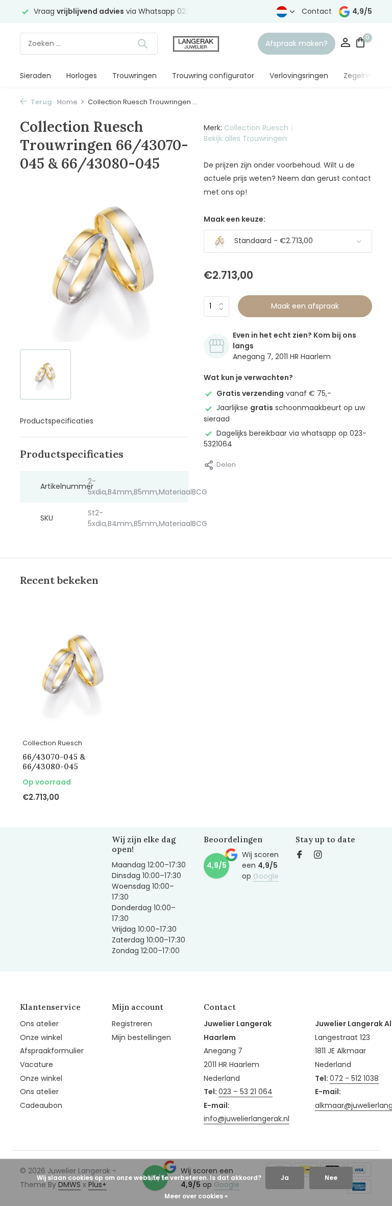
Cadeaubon (41, 1105)
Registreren (132, 1024)
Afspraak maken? (296, 43)
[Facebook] (300, 855)
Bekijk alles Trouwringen (245, 138)
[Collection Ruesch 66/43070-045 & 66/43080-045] (73, 670)
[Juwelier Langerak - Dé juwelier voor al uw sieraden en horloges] (196, 43)
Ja (285, 1177)
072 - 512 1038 (354, 1078)
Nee (331, 1177)
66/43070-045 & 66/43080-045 (53, 762)
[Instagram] (318, 855)
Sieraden (35, 75)
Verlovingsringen (299, 75)
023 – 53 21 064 (245, 1091)
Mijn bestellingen (141, 1037)
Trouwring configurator (213, 75)
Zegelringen (364, 75)
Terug (40, 102)
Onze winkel (41, 1037)
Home (67, 102)
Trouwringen (134, 75)
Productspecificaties (56, 421)
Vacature (36, 1064)
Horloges (81, 75)
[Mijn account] (345, 43)
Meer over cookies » (196, 1196)
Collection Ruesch (256, 128)
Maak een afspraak (305, 306)
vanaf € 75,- (273, 393)
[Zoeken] (142, 43)
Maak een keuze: (234, 219)
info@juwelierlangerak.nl (246, 1119)
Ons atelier (39, 1024)
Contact (317, 11)
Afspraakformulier (52, 1051)
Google (266, 876)
